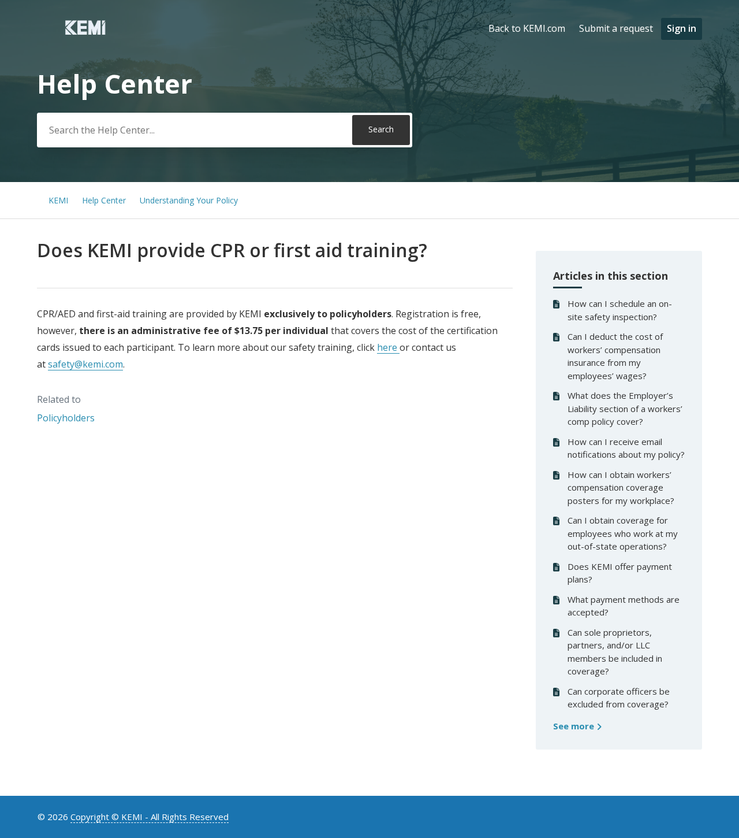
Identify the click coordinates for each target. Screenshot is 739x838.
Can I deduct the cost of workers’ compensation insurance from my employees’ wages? (615, 356)
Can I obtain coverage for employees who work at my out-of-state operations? (623, 533)
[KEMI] (85, 34)
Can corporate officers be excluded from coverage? (619, 697)
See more (574, 726)
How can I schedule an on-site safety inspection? (620, 310)
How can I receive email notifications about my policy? (626, 448)
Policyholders (66, 417)
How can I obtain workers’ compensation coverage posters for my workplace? (621, 487)
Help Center (104, 200)
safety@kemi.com (85, 364)
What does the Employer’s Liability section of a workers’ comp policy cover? (625, 408)
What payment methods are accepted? (624, 606)
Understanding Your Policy (189, 200)
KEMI (58, 200)
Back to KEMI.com (526, 28)
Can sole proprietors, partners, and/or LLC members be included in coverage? (615, 651)
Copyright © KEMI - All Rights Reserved (149, 816)
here (388, 347)
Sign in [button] (681, 28)
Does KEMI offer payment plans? (620, 573)
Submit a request (616, 28)
